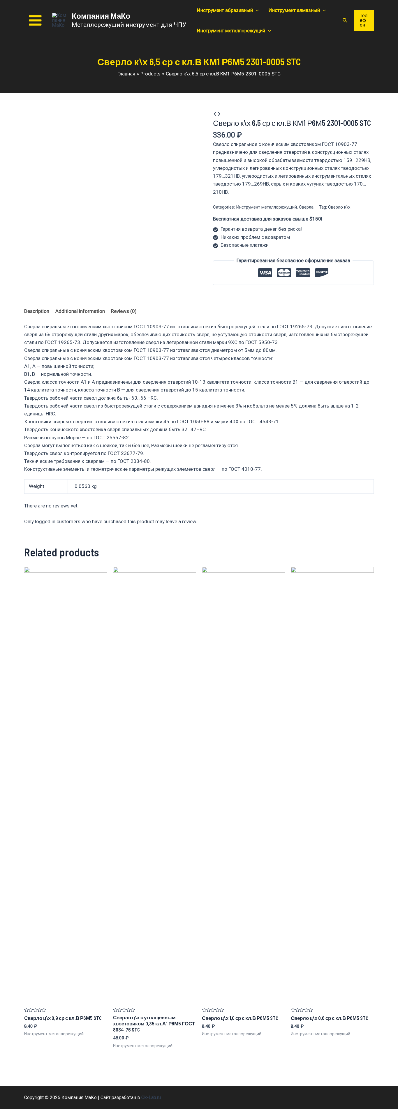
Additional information (80, 311)
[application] (256, 10)
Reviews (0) (124, 311)
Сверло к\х (339, 207)
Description (36, 311)
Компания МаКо (101, 15)
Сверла (306, 207)
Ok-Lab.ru (151, 1097)
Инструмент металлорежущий (266, 207)
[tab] (36, 311)
